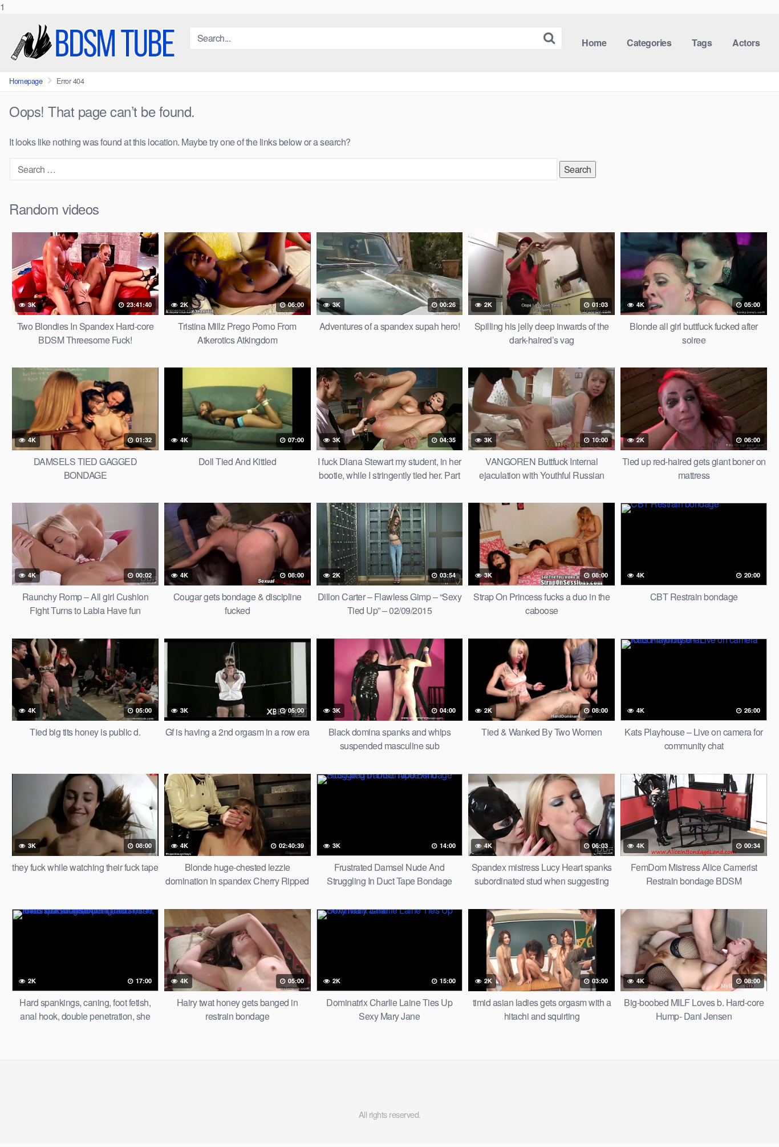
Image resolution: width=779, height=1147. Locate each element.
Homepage (25, 80)
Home (594, 42)
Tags (702, 42)
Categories (649, 42)
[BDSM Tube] (94, 42)
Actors (746, 42)
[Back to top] (748, 1115)
